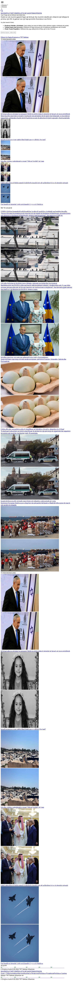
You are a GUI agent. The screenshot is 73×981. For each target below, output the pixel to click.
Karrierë (21, 973)
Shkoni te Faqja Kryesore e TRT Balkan (15, 37)
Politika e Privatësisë (46, 973)
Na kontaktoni (13, 973)
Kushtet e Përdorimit (31, 973)
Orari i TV (4, 973)
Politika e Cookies (60, 973)
